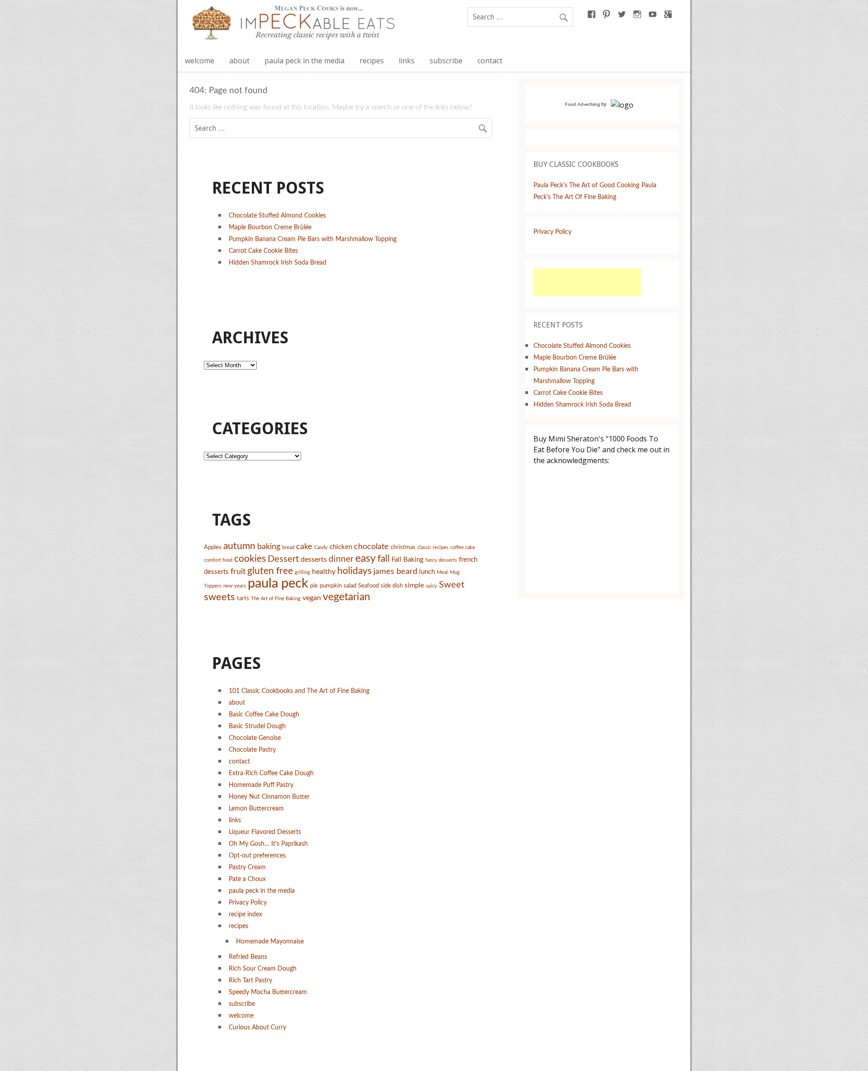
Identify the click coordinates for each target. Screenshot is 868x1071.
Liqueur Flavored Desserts (265, 832)
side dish (392, 586)
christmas (403, 547)
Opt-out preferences (257, 855)
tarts (243, 599)
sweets (219, 597)
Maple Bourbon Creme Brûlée (270, 227)
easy (365, 558)
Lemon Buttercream (256, 808)
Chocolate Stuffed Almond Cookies (277, 215)
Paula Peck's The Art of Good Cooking (586, 185)
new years (234, 585)
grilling (302, 572)
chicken (341, 547)
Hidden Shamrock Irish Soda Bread (277, 262)
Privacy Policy (248, 902)
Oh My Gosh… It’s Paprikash (268, 843)
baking (268, 546)
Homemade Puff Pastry (261, 785)
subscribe (445, 61)
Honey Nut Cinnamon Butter (269, 796)
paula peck (278, 583)
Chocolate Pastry (252, 749)
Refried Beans (248, 956)
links (407, 61)
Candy (321, 547)
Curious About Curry (257, 1027)
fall (383, 559)
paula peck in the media (304, 61)
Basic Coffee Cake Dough (264, 714)
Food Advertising (582, 104)
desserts (314, 559)
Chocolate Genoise (255, 738)
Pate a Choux (247, 879)
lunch (427, 572)
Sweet (451, 584)
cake (304, 546)
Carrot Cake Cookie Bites (263, 250)
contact (489, 61)
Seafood (368, 586)
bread (288, 547)
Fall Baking (408, 559)
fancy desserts (441, 560)
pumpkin (331, 586)
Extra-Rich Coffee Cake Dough (271, 773)
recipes (371, 61)
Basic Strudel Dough (257, 726)
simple (414, 585)
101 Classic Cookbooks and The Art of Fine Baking (299, 690)
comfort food (218, 560)
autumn (239, 546)
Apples (213, 547)
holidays (354, 571)
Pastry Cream (247, 867)
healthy (323, 571)
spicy (431, 585)
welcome (199, 61)
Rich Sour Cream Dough (263, 968)
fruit (238, 571)
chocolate (371, 546)
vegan (311, 598)
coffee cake (462, 547)
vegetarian (346, 597)
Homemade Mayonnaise (270, 941)
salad (350, 586)
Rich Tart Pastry (250, 980)
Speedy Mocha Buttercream (268, 992)
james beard (395, 571)
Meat (442, 572)
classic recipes (432, 547)
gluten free (270, 571)
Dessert (283, 559)
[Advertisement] (587, 282)
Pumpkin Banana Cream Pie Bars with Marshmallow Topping (312, 239)
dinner (341, 559)
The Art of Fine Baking (276, 598)
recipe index (245, 914)
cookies (250, 559)
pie (314, 586)
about (239, 61)
